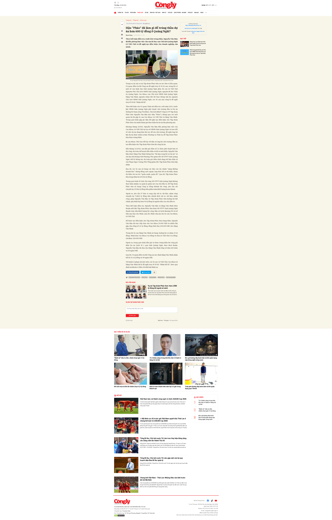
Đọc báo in (119, 7)
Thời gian (166, 320)
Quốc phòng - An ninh (180, 12)
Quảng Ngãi (152, 277)
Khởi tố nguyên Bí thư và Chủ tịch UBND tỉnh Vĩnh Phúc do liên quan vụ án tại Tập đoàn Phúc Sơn (198, 52)
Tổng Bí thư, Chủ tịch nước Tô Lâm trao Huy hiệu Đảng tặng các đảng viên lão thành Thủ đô (163, 439)
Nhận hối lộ (161, 277)
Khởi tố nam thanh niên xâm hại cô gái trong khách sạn (165, 387)
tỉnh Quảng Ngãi (170, 277)
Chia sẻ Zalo (146, 272)
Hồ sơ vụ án (143, 20)
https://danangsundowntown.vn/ (193, 25)
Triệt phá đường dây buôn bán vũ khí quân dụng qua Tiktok (200, 387)
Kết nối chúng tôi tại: (199, 500)
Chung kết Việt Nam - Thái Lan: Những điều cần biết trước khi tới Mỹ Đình (162, 479)
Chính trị (120, 12)
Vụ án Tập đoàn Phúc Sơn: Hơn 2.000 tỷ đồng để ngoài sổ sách (162, 287)
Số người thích (174, 320)
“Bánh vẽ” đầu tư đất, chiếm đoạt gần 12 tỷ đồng (129, 359)
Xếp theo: (160, 320)
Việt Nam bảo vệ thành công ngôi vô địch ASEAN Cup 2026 (163, 399)
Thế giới (170, 12)
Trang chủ (128, 20)
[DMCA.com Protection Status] (139, 515)
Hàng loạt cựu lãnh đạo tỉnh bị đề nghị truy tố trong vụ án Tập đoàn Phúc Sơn (198, 43)
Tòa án (127, 12)
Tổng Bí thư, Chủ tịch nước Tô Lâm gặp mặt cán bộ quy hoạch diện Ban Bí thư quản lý (161, 459)
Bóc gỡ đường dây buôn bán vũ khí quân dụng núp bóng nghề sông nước (201, 359)
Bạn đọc (196, 12)
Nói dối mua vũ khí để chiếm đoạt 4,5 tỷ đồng (130, 386)
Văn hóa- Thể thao (155, 12)
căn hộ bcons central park (191, 28)
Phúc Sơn (144, 277)
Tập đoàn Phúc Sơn (134, 277)
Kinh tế (164, 12)
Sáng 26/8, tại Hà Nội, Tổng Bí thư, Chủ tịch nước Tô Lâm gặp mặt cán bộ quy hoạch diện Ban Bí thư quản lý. (164, 464)
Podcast (190, 12)
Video (201, 12)
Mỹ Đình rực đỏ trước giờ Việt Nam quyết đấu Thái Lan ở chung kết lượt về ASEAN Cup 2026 (163, 420)
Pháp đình (133, 12)
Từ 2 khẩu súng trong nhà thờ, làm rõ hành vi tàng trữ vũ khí (165, 359)
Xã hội (146, 12)
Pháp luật (140, 12)
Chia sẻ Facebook (133, 272)
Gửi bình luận (132, 315)
